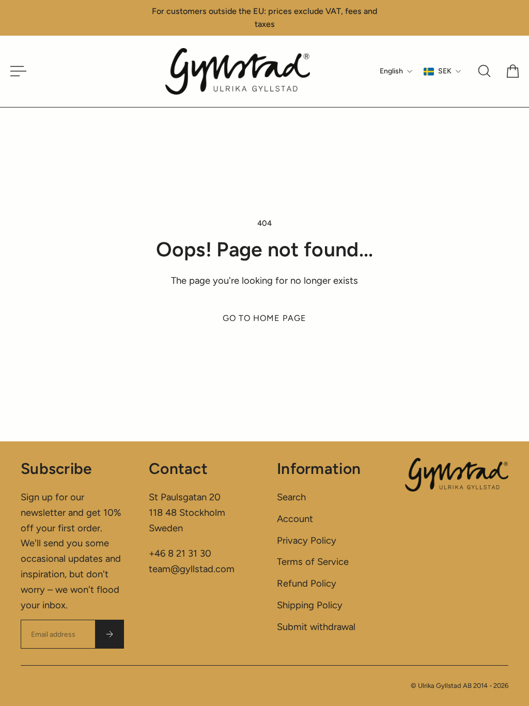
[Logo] (237, 71)
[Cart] (513, 71)
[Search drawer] (484, 71)
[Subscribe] (109, 634)
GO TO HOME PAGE (264, 318)
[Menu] (14, 71)
